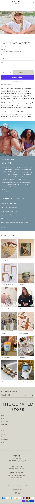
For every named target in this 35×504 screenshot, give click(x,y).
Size (2, 62)
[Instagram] (19, 493)
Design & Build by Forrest (25, 485)
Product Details (6, 85)
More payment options (17, 81)
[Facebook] (16, 493)
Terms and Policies (17, 489)
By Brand (3, 419)
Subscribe (29, 395)
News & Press (5, 437)
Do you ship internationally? (9, 207)
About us (3, 434)
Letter (3, 55)
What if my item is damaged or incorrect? (13, 219)
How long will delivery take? (9, 211)
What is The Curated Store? (9, 203)
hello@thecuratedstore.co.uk (16, 468)
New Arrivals (4, 424)
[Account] (29, 2)
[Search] (5, 2)
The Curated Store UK (13, 485)
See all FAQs (4, 227)
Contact (3, 445)
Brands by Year (5, 439)
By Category (4, 421)
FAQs (2, 442)
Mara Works (4, 47)
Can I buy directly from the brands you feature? (14, 222)
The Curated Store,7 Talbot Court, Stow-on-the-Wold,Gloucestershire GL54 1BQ (16, 460)
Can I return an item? (7, 215)
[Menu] (2, 2)
